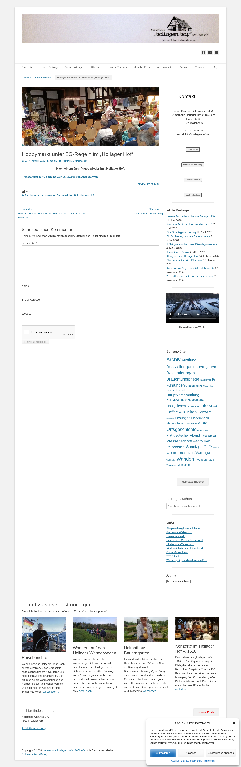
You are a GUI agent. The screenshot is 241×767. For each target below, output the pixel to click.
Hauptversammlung (182, 395)
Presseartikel (208, 435)
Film (215, 379)
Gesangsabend (194, 385)
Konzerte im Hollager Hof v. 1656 (194, 649)
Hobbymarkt (83, 195)
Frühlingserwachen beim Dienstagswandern (191, 244)
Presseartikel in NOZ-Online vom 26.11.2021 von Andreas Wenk (60, 176)
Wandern (186, 459)
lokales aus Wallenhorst (180, 544)
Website (26, 313)
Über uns (96, 67)
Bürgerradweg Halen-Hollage (183, 528)
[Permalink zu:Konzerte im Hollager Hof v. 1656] (197, 628)
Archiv (173, 359)
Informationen (48, 195)
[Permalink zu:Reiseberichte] (44, 634)
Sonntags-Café (199, 447)
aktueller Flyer (142, 67)
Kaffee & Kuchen (181, 412)
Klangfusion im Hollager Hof (182, 256)
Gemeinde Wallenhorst (179, 532)
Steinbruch (178, 453)
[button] (234, 723)
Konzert (204, 412)
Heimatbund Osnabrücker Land (184, 540)
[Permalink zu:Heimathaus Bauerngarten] (146, 629)
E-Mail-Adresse (31, 299)
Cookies (175, 761)
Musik (202, 423)
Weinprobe (171, 465)
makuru (53, 161)
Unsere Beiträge (49, 67)
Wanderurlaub (205, 459)
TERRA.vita (173, 556)
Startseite (27, 67)
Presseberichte (64, 195)
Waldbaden (171, 460)
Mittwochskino (176, 423)
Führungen (175, 385)
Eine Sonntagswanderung (181, 232)
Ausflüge (188, 360)
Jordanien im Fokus (177, 252)
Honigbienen (176, 406)
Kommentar (29, 243)
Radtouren (201, 441)
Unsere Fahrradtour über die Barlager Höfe (190, 216)
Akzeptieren (163, 752)
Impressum (209, 761)
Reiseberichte (34, 657)
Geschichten (208, 386)
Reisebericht (175, 447)
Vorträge (202, 452)
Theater (191, 453)
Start (27, 77)
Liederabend (200, 418)
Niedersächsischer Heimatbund (184, 548)
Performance (202, 430)
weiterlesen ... (51, 691)
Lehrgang (170, 418)
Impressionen (193, 406)
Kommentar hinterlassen (74, 161)
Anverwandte (164, 67)
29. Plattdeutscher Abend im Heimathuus (189, 276)
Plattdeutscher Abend (183, 435)
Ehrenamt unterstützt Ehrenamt (184, 260)
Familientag (205, 380)
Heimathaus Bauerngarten (136, 650)
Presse (183, 67)
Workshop (184, 464)
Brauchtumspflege (182, 379)
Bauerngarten (204, 367)
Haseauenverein (175, 536)
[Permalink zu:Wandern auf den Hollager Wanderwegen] (95, 629)
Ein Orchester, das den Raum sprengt (188, 236)
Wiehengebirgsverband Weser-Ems (186, 560)
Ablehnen (191, 752)
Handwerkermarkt (176, 390)
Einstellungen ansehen (221, 752)
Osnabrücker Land (177, 552)
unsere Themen (118, 67)
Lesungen (183, 418)
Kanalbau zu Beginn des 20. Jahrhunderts (190, 268)
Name (26, 285)
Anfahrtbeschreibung (34, 728)
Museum (192, 423)
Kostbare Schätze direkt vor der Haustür (189, 224)
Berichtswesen (44, 77)
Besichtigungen (180, 373)
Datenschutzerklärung (191, 761)
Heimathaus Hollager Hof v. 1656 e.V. (64, 750)
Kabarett (212, 406)
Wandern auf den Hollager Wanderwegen (94, 650)
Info (93, 195)
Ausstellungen (179, 366)
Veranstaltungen (74, 67)
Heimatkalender (176, 399)
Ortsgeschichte (181, 429)
